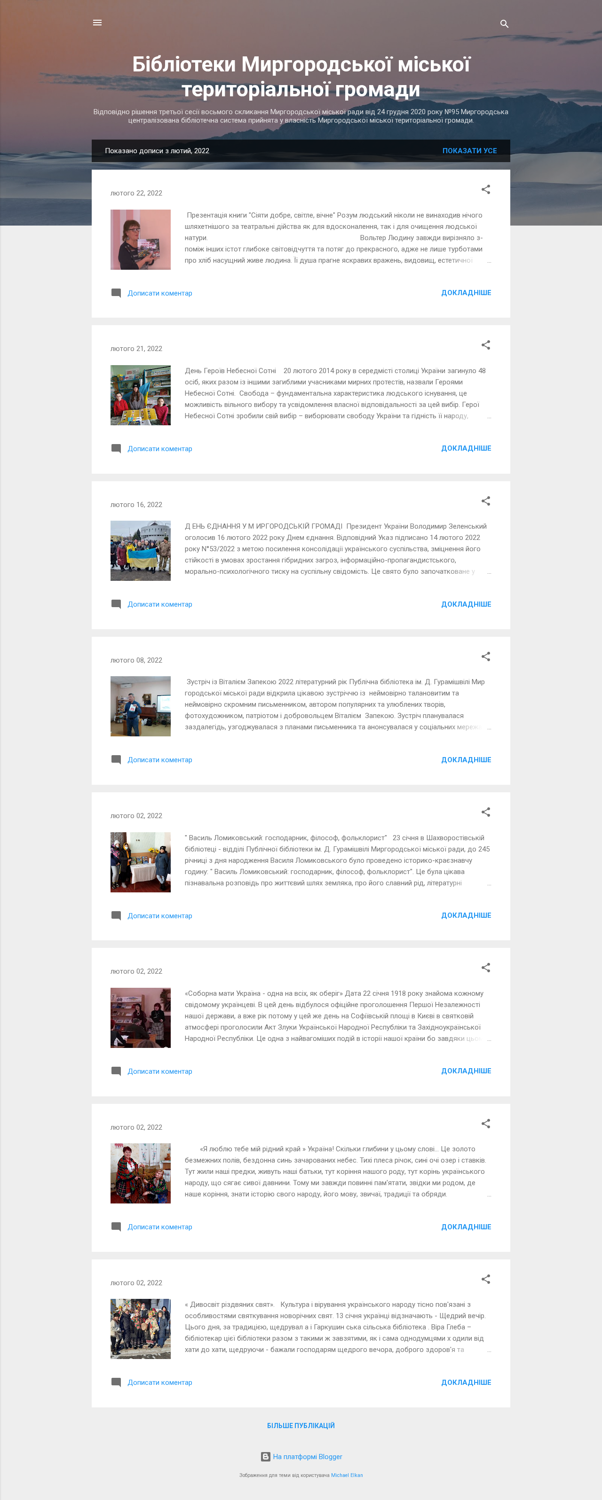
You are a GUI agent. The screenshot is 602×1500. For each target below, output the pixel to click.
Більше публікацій (301, 1426)
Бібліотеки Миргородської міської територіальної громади (301, 77)
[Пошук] (504, 25)
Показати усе (470, 151)
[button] (485, 191)
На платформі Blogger (306, 1457)
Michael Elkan (347, 1475)
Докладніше (466, 293)
